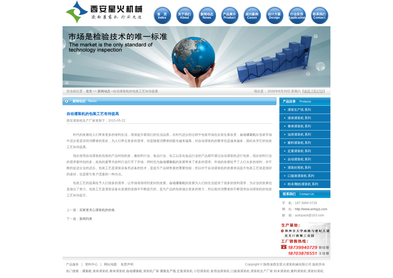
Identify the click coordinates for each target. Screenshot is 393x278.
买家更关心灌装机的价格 (97, 210)
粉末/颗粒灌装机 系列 (303, 184)
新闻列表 (85, 219)
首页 (89, 91)
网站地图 (110, 264)
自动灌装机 (248, 135)
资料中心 (91, 264)
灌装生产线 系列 (299, 110)
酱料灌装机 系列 (299, 143)
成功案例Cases (251, 15)
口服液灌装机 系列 (301, 176)
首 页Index (162, 15)
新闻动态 (104, 91)
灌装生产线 (168, 271)
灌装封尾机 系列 (299, 167)
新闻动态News (207, 15)
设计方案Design (274, 15)
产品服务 (72, 264)
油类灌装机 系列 (299, 134)
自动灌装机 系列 (299, 159)
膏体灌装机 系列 (299, 126)
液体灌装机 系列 (299, 118)
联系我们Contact (319, 15)
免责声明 (127, 264)
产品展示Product (229, 15)
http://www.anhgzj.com (311, 209)
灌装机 (87, 271)
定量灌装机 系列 (299, 151)
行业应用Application (296, 15)
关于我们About (184, 15)
